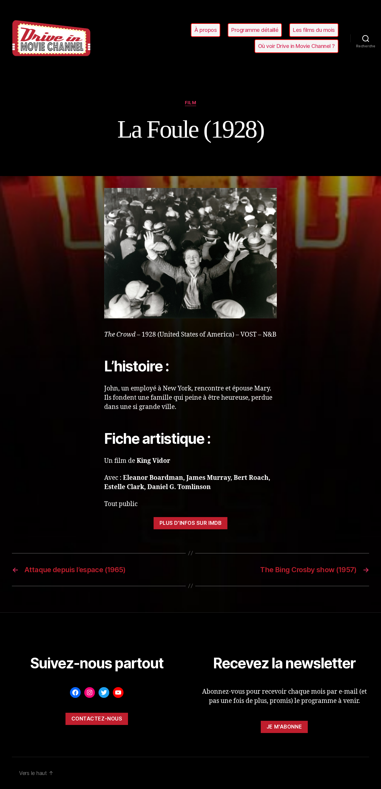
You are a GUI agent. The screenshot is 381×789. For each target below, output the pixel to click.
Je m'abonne (284, 727)
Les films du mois (314, 30)
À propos (205, 30)
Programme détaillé (254, 30)
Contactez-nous (96, 719)
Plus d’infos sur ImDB (191, 523)
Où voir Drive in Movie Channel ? (296, 46)
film (190, 102)
